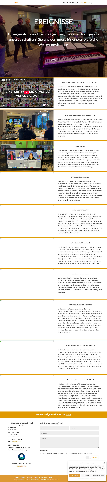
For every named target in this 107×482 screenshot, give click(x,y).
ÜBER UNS (16, 477)
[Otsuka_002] (27, 239)
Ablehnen (86, 475)
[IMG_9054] (27, 269)
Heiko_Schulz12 (16, 441)
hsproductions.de (21, 466)
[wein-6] (27, 111)
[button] (104, 463)
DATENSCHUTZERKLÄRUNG (84, 479)
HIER (68, 414)
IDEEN (65, 3)
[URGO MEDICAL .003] (27, 142)
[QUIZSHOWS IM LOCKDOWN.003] (27, 206)
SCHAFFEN (74, 3)
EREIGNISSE (84, 3)
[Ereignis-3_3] (27, 375)
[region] (53, 41)
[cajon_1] (27, 339)
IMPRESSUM (93, 479)
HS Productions (27, 479)
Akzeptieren (75, 475)
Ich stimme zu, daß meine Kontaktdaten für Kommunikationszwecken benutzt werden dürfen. (67, 453)
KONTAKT (23, 477)
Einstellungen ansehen (98, 475)
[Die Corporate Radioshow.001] (27, 201)
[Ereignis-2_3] (27, 341)
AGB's (50, 477)
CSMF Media (43, 479)
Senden (94, 457)
